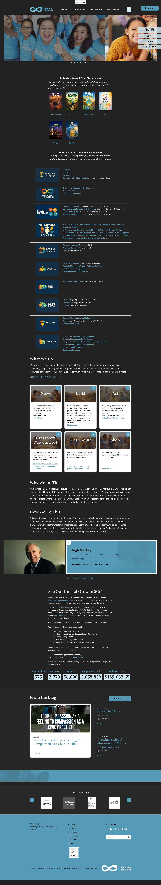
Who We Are (66, 9)
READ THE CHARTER (149, 30)
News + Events (113, 9)
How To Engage (96, 9)
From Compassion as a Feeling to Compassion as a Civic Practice (56, 742)
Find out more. (73, 425)
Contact (33, 829)
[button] (80, 2)
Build (80, 393)
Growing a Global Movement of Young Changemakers (111, 743)
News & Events (74, 839)
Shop (115, 440)
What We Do (80, 9)
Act (115, 393)
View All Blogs (120, 699)
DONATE (149, 41)
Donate (151, 8)
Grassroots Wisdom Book (45, 440)
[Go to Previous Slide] (32, 800)
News (46, 393)
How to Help (73, 836)
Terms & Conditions (90, 868)
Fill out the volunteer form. (113, 418)
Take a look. (37, 418)
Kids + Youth (80, 440)
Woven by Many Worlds (108, 713)
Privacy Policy (77, 868)
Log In (70, 843)
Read (35, 753)
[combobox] (131, 9)
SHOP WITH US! (149, 47)
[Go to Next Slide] (129, 800)
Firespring (66, 868)
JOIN (149, 36)
